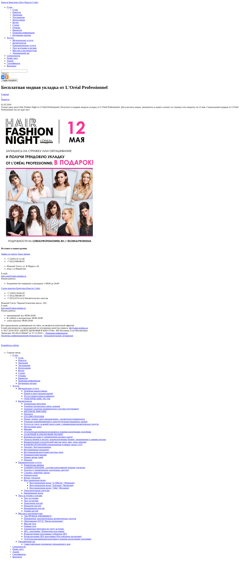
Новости (16, 12)
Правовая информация (23, 32)
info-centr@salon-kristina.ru (13, 276)
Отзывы (16, 27)
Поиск (4, 74)
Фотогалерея (18, 20)
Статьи (15, 25)
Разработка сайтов (10, 345)
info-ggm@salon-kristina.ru (13, 308)
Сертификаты (13, 63)
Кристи (5, 2)
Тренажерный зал (20, 53)
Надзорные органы (21, 35)
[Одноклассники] (7, 77)
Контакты (11, 66)
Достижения (18, 17)
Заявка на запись (9, 254)
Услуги (10, 38)
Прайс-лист (12, 58)
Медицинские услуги (22, 40)
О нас (9, 7)
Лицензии (17, 15)
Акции (10, 61)
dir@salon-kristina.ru (78, 328)
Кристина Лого (16, 2)
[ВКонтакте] (3, 77)
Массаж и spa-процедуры (24, 50)
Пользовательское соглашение (58, 335)
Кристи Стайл (31, 2)
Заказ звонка (24, 254)
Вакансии (17, 30)
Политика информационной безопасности (21, 335)
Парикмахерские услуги (24, 45)
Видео (15, 22)
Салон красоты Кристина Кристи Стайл (20, 288)
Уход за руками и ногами (24, 48)
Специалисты (13, 55)
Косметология (19, 43)
